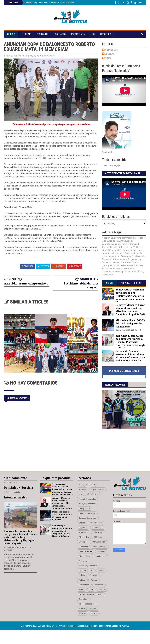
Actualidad (90, 485)
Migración (101, 551)
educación (97, 532)
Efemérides (84, 537)
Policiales (83, 575)
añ (88, 494)
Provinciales (84, 585)
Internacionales (98, 542)
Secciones (42, 34)
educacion (83, 532)
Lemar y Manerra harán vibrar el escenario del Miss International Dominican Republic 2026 (130, 309)
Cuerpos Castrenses (87, 518)
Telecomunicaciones (88, 604)
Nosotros (105, 34)
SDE (91, 589)
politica (96, 575)
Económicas (97, 527)
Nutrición (83, 561)
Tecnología (83, 599)
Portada (94, 580)
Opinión (82, 570)
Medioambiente (99, 547)
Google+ (60, 266)
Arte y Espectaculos (87, 499)
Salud (81, 589)
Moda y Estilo (85, 556)
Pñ (92, 570)
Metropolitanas (85, 551)
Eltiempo (83, 542)
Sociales (102, 589)
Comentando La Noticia (50, 626)
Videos (94, 613)
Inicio (12, 34)
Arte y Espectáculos (87, 504)
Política (82, 580)
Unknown (109, 54)
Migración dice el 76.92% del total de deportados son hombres (131, 323)
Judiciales (83, 547)
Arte (96, 494)
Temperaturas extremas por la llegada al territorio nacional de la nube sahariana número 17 (46, 2)
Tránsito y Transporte (88, 608)
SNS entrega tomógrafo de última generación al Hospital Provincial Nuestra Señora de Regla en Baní (130, 342)
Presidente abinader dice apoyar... (81, 285)
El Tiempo (98, 537)
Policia (101, 570)
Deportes (83, 527)
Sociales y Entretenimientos (90, 594)
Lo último (26, 34)
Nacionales (100, 556)
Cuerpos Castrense (87, 513)
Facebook (28, 266)
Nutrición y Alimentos (88, 566)
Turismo (82, 613)
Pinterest (76, 266)
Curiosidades (96, 523)
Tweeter (44, 266)
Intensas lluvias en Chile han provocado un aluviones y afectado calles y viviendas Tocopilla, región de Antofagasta (20, 537)
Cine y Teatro (84, 508)
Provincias (99, 585)
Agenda (82, 489)
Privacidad (77, 34)
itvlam (108, 58)
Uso (93, 34)
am (80, 494)
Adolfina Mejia (112, 50)
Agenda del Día (97, 489)
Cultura (82, 523)
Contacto (60, 34)
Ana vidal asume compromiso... (26, 283)
